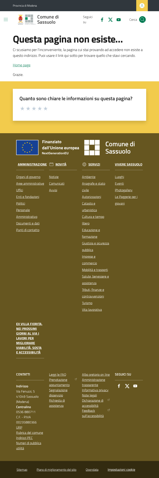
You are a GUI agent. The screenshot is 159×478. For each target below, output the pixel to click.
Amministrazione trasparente (93, 382)
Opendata (92, 469)
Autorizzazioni (91, 196)
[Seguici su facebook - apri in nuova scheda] (100, 19)
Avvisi (53, 190)
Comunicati (56, 183)
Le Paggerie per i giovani (126, 200)
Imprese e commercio (89, 260)
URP (19, 427)
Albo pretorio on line (96, 374)
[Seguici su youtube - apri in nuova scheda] (117, 19)
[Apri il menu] (5, 19)
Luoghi (119, 176)
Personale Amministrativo (26, 213)
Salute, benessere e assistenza (95, 279)
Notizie (54, 176)
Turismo (87, 302)
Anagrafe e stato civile (93, 187)
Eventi (119, 183)
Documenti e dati (28, 223)
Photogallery (123, 190)
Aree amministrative (30, 183)
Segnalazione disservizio (58, 393)
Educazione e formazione (91, 233)
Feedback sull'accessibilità (93, 413)
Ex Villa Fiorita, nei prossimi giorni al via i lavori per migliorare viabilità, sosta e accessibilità (29, 338)
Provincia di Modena (25, 5)
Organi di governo (28, 176)
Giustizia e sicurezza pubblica (95, 246)
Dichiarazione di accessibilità (92, 403)
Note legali (89, 395)
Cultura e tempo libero (93, 220)
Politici (20, 203)
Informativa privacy (95, 390)
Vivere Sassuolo (128, 164)
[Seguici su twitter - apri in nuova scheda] (109, 19)
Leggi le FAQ (57, 374)
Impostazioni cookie (121, 469)
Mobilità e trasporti (95, 269)
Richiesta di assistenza (57, 403)
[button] (142, 19)
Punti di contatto (27, 229)
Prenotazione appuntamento (59, 382)
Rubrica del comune (29, 432)
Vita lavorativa (92, 309)
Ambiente (88, 176)
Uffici (19, 190)
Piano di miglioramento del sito (56, 469)
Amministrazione (32, 164)
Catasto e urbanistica (89, 206)
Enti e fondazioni (27, 196)
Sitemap (22, 469)
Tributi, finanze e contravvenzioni (93, 293)
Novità (60, 164)
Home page (21, 65)
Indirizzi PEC (24, 437)
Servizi (94, 164)
